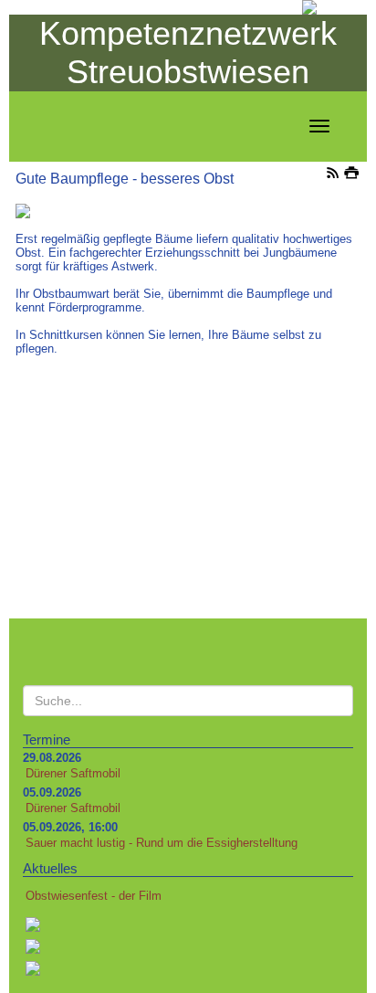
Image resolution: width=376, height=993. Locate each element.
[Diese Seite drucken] (351, 175)
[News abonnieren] (332, 175)
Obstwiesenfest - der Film (94, 896)
